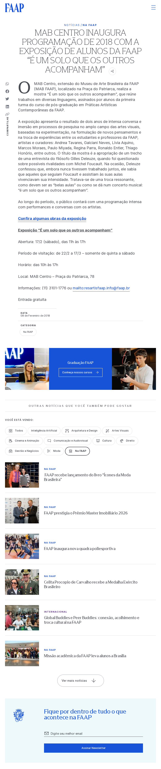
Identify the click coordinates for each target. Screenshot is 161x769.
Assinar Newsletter (94, 748)
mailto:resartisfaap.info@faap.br (101, 288)
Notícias (72, 25)
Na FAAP (90, 25)
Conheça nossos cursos (77, 372)
